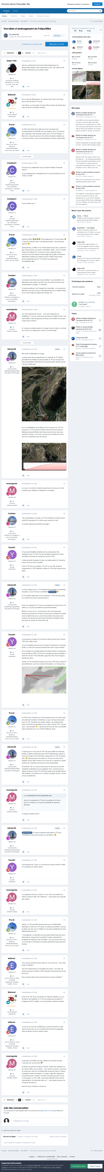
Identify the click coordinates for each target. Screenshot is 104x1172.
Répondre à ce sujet (56, 44)
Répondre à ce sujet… (22, 1121)
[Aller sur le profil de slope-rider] (12, 68)
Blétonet (12, 95)
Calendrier (14, 16)
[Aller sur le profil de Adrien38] (6, 35)
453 (12, 367)
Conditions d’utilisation (33, 1165)
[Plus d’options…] (64, 61)
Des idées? (28, 37)
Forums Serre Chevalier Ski (16, 4)
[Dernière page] (33, 53)
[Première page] (4, 53)
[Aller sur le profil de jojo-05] (73, 338)
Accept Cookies (79, 1166)
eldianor (11, 958)
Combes (11, 275)
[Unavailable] (44, 456)
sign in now (48, 1110)
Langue (32, 1156)
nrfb (79, 176)
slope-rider (12, 61)
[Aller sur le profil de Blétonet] (12, 101)
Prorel (11, 125)
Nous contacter (62, 1156)
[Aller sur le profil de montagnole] (12, 316)
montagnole (11, 309)
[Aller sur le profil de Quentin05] (74, 229)
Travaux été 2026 (82, 337)
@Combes (52, 592)
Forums (4, 16)
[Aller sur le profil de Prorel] (12, 131)
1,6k (12, 142)
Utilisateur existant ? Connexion (78, 4)
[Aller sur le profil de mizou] (74, 217)
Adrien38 (15, 34)
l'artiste (78, 331)
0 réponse (89, 236)
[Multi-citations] (23, 86)
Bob (79, 153)
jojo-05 (78, 339)
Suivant (28, 53)
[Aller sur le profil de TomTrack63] (74, 304)
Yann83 (11, 547)
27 (13, 180)
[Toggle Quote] (25, 795)
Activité (15, 11)
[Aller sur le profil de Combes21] (12, 170)
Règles (23, 16)
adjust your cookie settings (52, 1167)
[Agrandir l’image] (44, 394)
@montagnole (27, 832)
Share (47, 35)
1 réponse (89, 222)
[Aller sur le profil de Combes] (12, 282)
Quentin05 (81, 228)
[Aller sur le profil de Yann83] (12, 554)
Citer (28, 86)
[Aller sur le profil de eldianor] (12, 965)
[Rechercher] (100, 10)
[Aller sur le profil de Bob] (73, 150)
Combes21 (11, 163)
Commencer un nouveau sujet (32, 44)
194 (12, 976)
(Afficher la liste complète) (58, 1136)
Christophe (91, 228)
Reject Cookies (95, 1166)
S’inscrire (97, 4)
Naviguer (6, 11)
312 (12, 78)
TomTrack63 (83, 304)
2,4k (12, 112)
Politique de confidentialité (46, 1156)
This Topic (92, 10)
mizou (79, 216)
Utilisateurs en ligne (43, 16)
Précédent (10, 53)
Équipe (31, 16)
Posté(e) (90, 117)
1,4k (12, 327)
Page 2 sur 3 (42, 53)
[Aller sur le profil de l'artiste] (73, 328)
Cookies (72, 1156)
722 (12, 565)
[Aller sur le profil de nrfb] (73, 173)
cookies (4, 1167)
